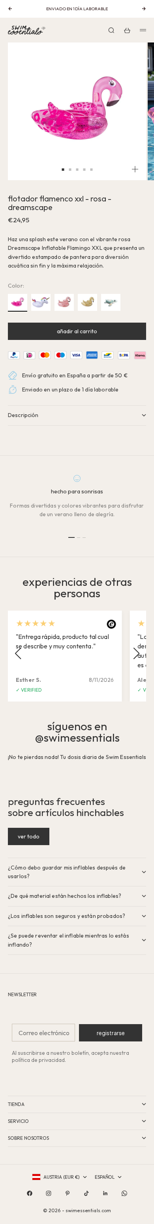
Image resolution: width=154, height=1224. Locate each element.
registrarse (111, 1032)
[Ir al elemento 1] (71, 537)
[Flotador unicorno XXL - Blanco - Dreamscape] (41, 303)
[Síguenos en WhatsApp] (124, 1193)
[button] (18, 653)
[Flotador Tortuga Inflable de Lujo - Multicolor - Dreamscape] (110, 303)
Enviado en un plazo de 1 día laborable (70, 389)
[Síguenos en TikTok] (86, 1193)
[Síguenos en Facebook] (29, 1193)
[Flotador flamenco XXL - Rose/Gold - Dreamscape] (64, 303)
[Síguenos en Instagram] (48, 1193)
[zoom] (135, 169)
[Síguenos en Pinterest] (67, 1193)
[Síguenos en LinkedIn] (105, 1193)
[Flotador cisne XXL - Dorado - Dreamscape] (87, 303)
